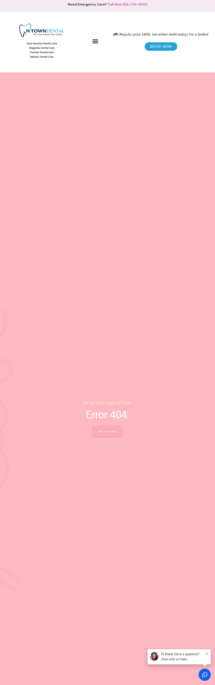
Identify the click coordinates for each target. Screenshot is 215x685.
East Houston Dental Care (42, 43)
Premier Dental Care (42, 52)
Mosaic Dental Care (42, 56)
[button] (95, 41)
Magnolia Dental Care (42, 47)
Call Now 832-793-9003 (127, 4)
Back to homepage (107, 431)
